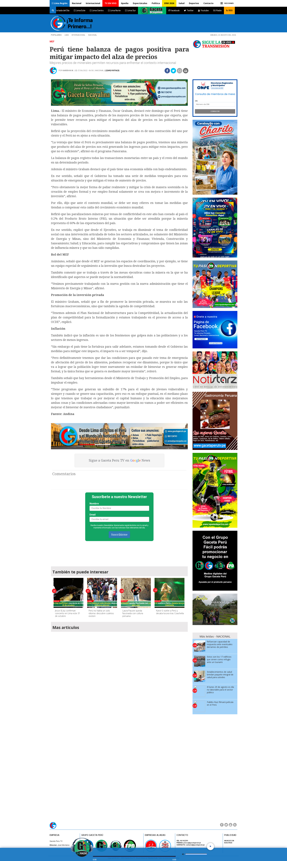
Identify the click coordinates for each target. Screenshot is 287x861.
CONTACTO (182, 835)
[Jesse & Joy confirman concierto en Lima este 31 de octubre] (68, 593)
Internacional (93, 3)
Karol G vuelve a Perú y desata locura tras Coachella (170, 612)
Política (156, 3)
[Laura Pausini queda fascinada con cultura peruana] (136, 593)
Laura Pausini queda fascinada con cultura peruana (132, 613)
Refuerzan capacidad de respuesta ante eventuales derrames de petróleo (219, 644)
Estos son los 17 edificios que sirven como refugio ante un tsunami (219, 659)
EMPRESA (54, 835)
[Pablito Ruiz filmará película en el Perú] (199, 706)
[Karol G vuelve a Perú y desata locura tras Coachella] (169, 593)
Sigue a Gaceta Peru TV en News (119, 460)
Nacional (76, 3)
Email (93, 514)
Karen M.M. (68, 70)
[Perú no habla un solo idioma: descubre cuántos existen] (102, 593)
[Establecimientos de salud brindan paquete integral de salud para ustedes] (199, 676)
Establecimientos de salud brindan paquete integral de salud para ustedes (220, 674)
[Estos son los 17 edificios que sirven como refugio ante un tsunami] (199, 661)
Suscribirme (119, 534)
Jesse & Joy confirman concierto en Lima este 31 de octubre (67, 613)
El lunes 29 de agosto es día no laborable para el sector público (220, 690)
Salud (181, 3)
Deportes (194, 3)
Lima (67, 35)
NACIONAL (92, 35)
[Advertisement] (119, 552)
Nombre (94, 503)
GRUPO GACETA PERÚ (92, 835)
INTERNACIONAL (78, 35)
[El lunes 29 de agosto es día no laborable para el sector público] (199, 691)
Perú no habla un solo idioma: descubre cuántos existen (101, 613)
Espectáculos (140, 3)
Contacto (208, 3)
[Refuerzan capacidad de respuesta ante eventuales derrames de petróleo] (199, 646)
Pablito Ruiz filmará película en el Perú (220, 703)
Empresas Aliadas (155, 835)
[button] (60, 3)
